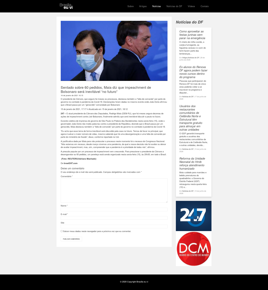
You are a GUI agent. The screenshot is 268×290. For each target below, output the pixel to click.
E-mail (64, 214)
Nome (64, 205)
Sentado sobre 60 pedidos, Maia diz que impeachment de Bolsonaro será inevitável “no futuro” (106, 89)
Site (62, 222)
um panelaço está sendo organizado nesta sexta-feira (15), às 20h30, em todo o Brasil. (127, 154)
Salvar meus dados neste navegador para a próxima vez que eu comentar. (97, 231)
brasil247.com (70, 163)
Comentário (67, 176)
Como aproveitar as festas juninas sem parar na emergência (192, 34)
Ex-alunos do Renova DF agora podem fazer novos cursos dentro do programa (193, 72)
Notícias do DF (193, 57)
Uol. (117, 136)
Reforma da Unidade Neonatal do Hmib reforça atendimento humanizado (192, 163)
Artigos (185, 57)
